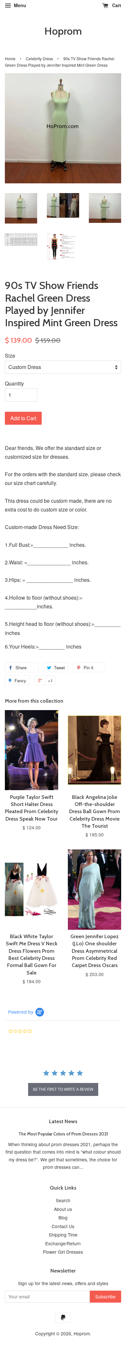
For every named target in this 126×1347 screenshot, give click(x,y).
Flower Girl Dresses (63, 1252)
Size (10, 355)
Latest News (63, 1121)
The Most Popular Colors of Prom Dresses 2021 (63, 1133)
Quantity (14, 383)
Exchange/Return (63, 1243)
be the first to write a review (63, 1089)
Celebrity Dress (39, 58)
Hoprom (63, 31)
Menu (19, 5)
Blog (63, 1217)
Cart (116, 5)
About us (63, 1209)
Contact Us (63, 1226)
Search (63, 1200)
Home (10, 58)
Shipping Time (63, 1234)
